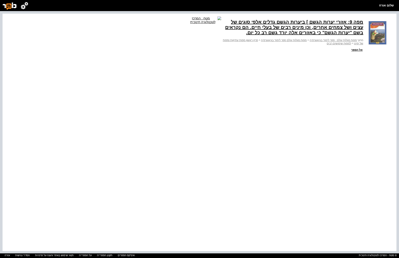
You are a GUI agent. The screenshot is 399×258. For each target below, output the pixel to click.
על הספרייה (85, 255)
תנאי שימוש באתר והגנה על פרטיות (54, 255)
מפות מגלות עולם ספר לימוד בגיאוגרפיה (284, 40)
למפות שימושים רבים (339, 43)
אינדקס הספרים (126, 255)
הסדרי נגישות (22, 255)
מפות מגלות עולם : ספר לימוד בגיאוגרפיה (333, 40)
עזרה (7, 255)
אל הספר (357, 50)
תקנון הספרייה (104, 255)
